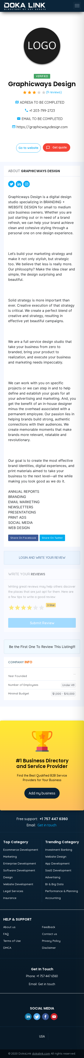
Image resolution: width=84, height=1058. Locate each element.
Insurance (9, 898)
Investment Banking (58, 849)
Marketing (10, 856)
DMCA (7, 947)
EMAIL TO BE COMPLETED (42, 119)
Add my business (42, 793)
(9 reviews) (54, 92)
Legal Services (13, 891)
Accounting (53, 898)
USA (42, 1036)
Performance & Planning (61, 891)
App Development (57, 863)
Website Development (18, 884)
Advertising (52, 877)
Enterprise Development (19, 863)
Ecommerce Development (20, 849)
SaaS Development (58, 870)
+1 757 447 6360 (47, 976)
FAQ (6, 934)
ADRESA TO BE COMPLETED (42, 102)
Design (8, 877)
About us (9, 927)
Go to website (28, 148)
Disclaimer (49, 947)
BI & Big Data (54, 884)
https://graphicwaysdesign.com (42, 127)
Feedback (48, 927)
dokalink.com (41, 1053)
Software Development (19, 870)
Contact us (49, 934)
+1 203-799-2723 (42, 110)
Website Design (55, 856)
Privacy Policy (51, 941)
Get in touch (46, 825)
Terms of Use (12, 941)
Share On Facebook (23, 537)
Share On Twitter (52, 537)
